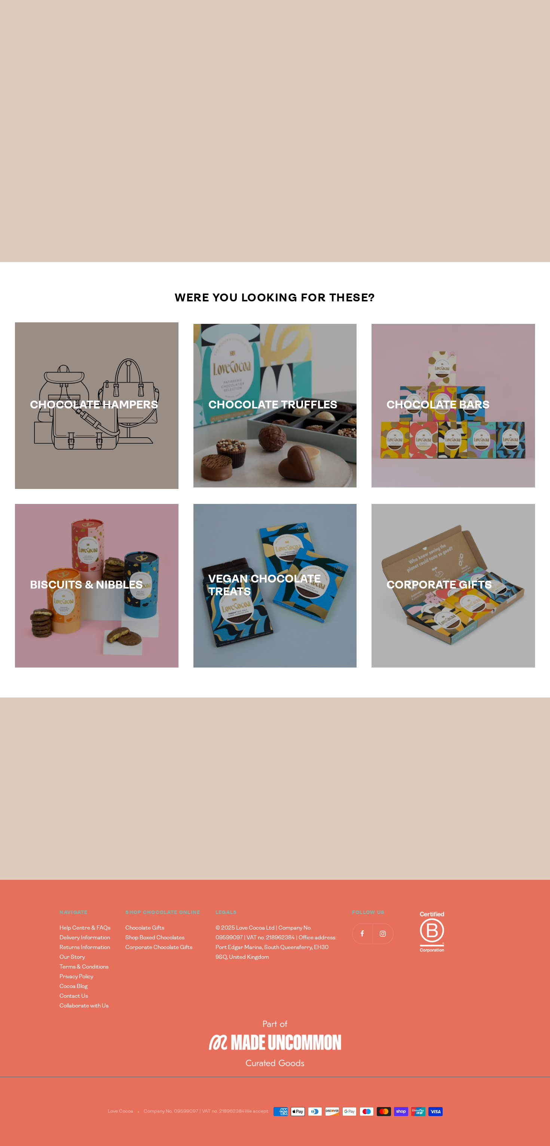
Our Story (72, 957)
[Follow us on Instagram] (383, 933)
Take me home (420, 171)
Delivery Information (84, 937)
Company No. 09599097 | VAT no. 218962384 (194, 1111)
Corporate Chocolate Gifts (158, 947)
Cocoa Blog (73, 986)
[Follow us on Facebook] (362, 933)
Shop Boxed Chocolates (154, 937)
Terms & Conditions (84, 967)
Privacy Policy (76, 976)
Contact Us (73, 996)
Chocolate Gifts (144, 928)
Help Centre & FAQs (84, 928)
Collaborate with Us (84, 1006)
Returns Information (84, 947)
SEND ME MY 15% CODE (117, 823)
